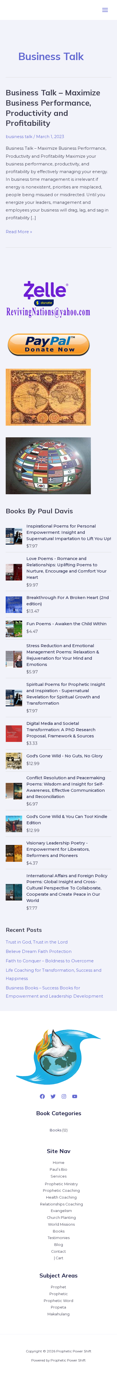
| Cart (58, 1258)
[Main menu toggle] (105, 10)
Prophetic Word (58, 1301)
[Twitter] (53, 1096)
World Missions (61, 1224)
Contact (58, 1251)
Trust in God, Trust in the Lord (37, 942)
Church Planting (61, 1217)
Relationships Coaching (61, 1204)
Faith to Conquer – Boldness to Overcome (50, 960)
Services (58, 1176)
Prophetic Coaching (61, 1190)
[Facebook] (42, 1096)
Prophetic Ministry (61, 1184)
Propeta (58, 1307)
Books (58, 1231)
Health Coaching (61, 1197)
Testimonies (59, 1238)
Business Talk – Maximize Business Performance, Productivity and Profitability (53, 108)
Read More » (19, 232)
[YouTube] (74, 1096)
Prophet (58, 1287)
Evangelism (61, 1211)
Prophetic (58, 1294)
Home (58, 1162)
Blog (58, 1244)
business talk (19, 136)
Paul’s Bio (58, 1169)
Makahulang (58, 1314)
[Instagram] (63, 1096)
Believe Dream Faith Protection (39, 951)
